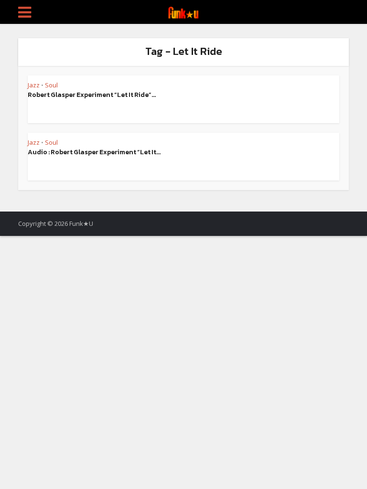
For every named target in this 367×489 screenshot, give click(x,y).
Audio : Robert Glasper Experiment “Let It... (94, 152)
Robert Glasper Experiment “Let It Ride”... (92, 95)
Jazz (34, 85)
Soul (51, 85)
